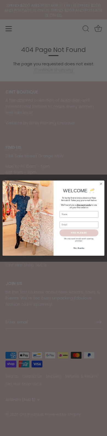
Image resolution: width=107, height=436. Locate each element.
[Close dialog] (101, 183)
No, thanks (79, 248)
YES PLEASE (79, 233)
